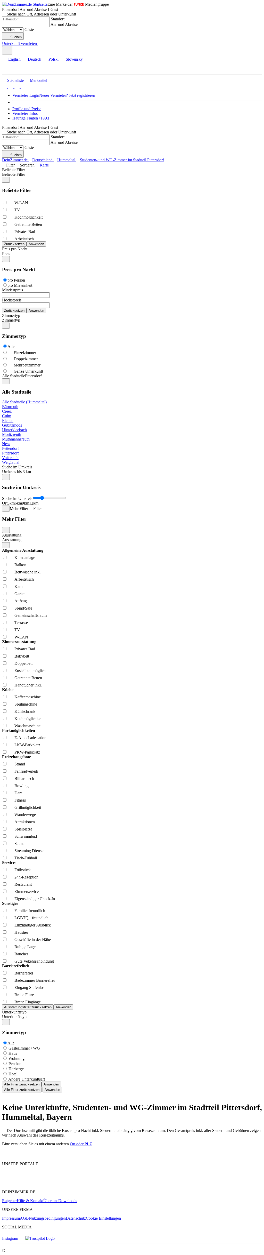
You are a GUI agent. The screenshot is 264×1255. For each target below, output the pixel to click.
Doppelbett (23, 663)
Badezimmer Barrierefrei (34, 980)
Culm (6, 416)
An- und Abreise (64, 24)
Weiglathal (10, 462)
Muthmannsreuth (16, 439)
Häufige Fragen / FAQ (30, 118)
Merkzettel (38, 80)
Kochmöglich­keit (28, 217)
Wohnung (16, 1058)
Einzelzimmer (25, 352)
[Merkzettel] (40, 43)
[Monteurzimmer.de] (83, 1183)
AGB (24, 1218)
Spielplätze (23, 829)
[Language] (7, 50)
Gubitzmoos (12, 425)
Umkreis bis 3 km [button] (16, 471)
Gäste (29, 29)
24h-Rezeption (26, 877)
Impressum (11, 1218)
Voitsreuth (10, 457)
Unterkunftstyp (14, 1012)
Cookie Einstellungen (103, 1218)
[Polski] (16, 86)
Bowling (21, 786)
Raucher (21, 954)
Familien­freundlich (29, 910)
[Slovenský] (23, 86)
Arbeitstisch (24, 239)
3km (11, 503)
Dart (18, 793)
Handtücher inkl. (28, 685)
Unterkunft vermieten (19, 43)
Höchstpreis (11, 300)
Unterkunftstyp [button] (14, 1016)
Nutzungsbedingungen (47, 1218)
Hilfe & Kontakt (30, 1200)
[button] (9, 69)
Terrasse (21, 622)
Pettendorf (10, 448)
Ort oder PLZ (81, 1144)
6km (18, 503)
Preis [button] (6, 253)
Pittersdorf (10, 453)
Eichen (7, 420)
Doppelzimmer (26, 359)
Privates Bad (24, 231)
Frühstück (22, 870)
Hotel (13, 1074)
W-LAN (21, 203)
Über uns (50, 1200)
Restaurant (23, 884)
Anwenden (51, 1084)
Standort (57, 19)
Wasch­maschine (27, 726)
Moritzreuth (11, 434)
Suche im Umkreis (17, 467)
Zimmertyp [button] (11, 320)
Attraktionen (24, 822)
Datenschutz (76, 1218)
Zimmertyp (11, 315)
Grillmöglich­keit (27, 807)
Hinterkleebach (14, 430)
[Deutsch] (10, 86)
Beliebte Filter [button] (13, 174)
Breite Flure (24, 995)
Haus (13, 1053)
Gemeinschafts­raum (30, 615)
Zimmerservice (26, 891)
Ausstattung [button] (11, 540)
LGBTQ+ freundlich (31, 918)
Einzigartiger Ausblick (32, 925)
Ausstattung (11, 535)
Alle (10, 346)
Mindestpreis (12, 290)
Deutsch (34, 59)
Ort (4, 503)
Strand (19, 764)
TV (17, 210)
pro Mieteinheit (19, 285)
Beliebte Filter (13, 169)
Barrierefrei (23, 973)
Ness (6, 444)
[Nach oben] (5, 1155)
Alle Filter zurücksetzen (21, 1084)
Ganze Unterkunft (28, 371)
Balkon (20, 565)
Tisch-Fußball (25, 858)
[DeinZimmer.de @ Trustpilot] (40, 1238)
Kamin (20, 586)
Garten (20, 593)
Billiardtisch (24, 778)
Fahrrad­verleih (26, 771)
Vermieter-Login (25, 95)
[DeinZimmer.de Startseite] (24, 4)
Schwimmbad (25, 836)
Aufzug (20, 601)
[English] (4, 86)
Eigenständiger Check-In (34, 899)
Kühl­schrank (24, 711)
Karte (44, 165)
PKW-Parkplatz (27, 752)
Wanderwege (25, 814)
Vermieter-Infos (25, 113)
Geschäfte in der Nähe (32, 939)
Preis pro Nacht (14, 249)
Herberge (16, 1069)
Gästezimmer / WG (24, 1048)
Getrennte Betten (28, 224)
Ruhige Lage (25, 947)
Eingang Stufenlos (29, 987)
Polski (53, 59)
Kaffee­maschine (27, 697)
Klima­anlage (24, 557)
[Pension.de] (130, 1183)
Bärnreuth (10, 406)
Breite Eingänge (27, 1002)
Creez (7, 411)
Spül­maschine (25, 704)
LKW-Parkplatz (27, 745)
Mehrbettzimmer (27, 365)
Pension (15, 1063)
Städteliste (15, 80)
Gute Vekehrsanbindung (34, 961)
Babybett (21, 656)
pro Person (16, 280)
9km (25, 503)
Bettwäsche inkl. (28, 572)
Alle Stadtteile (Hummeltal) (24, 402)
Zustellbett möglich (30, 670)
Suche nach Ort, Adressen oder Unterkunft (41, 14)
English (14, 59)
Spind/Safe (23, 608)
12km (33, 503)
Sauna (19, 843)
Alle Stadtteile (13, 376)
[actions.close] (6, 180)
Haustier (21, 932)
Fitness (20, 800)
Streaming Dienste (29, 851)
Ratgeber (9, 1200)
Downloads (67, 1200)
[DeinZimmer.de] (29, 1183)
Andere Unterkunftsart (26, 1079)
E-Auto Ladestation (30, 738)
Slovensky (74, 59)
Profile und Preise (26, 109)
